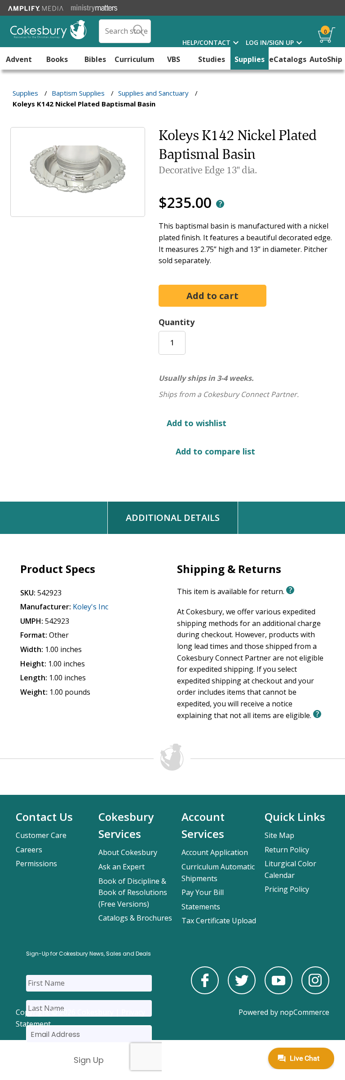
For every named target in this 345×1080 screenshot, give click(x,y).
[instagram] (315, 991)
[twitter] (242, 991)
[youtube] (278, 991)
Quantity (177, 322)
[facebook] (205, 991)
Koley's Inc (90, 607)
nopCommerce (304, 1012)
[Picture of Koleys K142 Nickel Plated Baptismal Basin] (78, 210)
